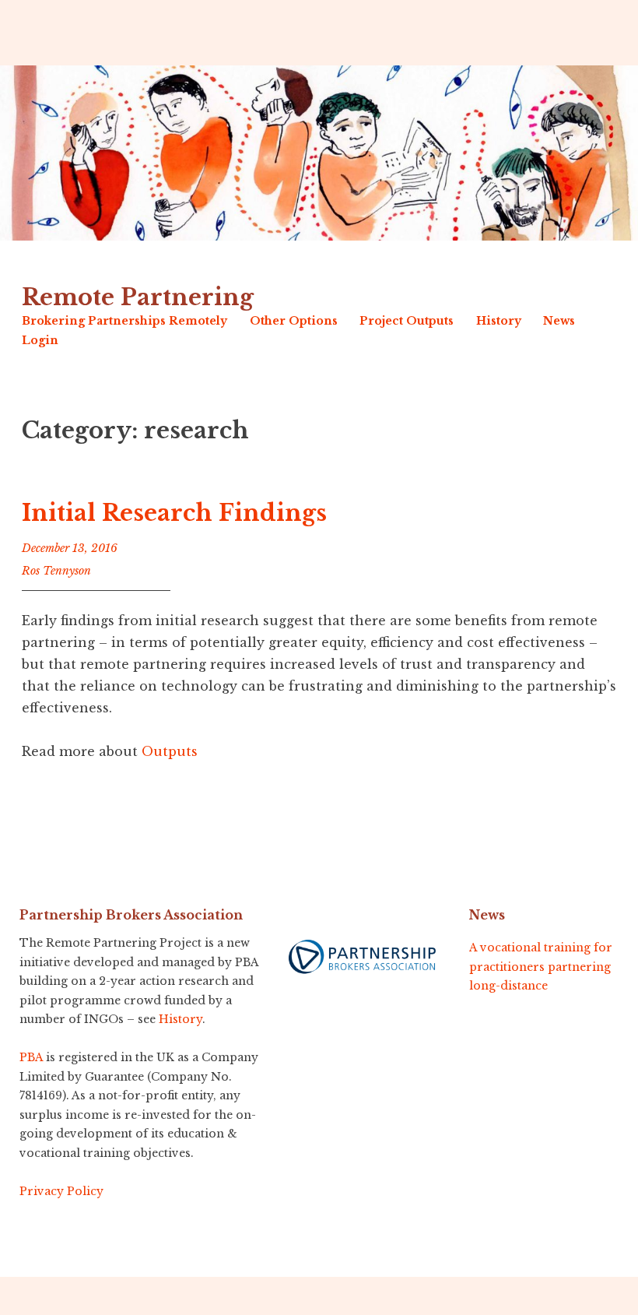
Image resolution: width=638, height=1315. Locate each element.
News (559, 321)
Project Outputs (406, 321)
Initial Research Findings (174, 513)
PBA (31, 1057)
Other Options (294, 321)
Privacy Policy (61, 1191)
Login (40, 340)
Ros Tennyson (56, 571)
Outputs (170, 751)
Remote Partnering (138, 297)
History (498, 321)
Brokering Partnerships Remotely (124, 321)
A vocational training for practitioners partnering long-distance (540, 967)
